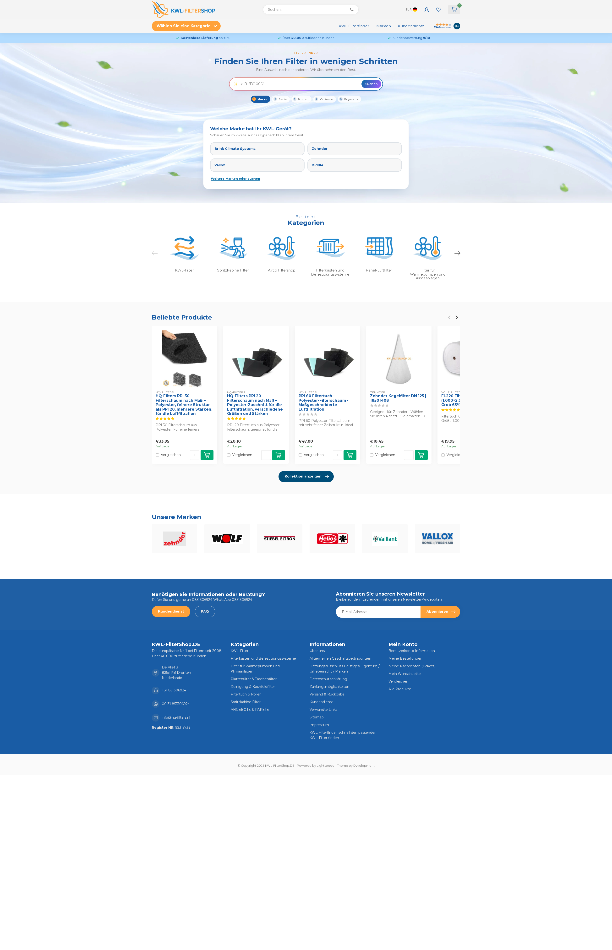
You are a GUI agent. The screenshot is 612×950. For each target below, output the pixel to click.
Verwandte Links (323, 709)
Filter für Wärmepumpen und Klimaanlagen (255, 668)
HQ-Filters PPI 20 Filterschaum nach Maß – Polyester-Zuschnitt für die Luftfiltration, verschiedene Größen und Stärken (255, 405)
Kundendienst (411, 26)
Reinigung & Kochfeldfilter (253, 686)
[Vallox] (437, 538)
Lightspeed (325, 765)
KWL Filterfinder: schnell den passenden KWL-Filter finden (343, 735)
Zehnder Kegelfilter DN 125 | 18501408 (398, 398)
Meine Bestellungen (405, 658)
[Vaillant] (385, 538)
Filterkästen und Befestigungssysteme (263, 658)
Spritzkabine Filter (246, 702)
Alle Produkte (399, 689)
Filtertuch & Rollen (246, 694)
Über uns (317, 651)
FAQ (205, 611)
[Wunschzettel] (438, 9)
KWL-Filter (239, 651)
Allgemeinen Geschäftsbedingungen (340, 658)
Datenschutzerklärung (328, 679)
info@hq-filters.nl (176, 717)
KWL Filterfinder (354, 26)
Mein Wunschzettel (404, 674)
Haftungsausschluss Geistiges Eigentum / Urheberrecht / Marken (345, 668)
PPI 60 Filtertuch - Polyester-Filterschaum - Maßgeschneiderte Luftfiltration (324, 402)
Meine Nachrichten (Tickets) (411, 666)
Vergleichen (171, 455)
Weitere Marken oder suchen (235, 178)
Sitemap (317, 717)
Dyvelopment (364, 765)
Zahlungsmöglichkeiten (329, 686)
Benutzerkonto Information (411, 651)
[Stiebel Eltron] (279, 538)
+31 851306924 (174, 690)
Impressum (319, 725)
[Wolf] (227, 538)
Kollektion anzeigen (303, 476)
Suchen (371, 84)
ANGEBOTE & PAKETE (250, 709)
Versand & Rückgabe (327, 694)
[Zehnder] (174, 538)
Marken (383, 26)
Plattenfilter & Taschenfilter (254, 679)
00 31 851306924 (176, 704)
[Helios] (332, 538)
